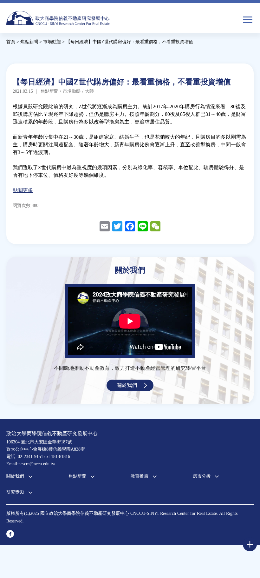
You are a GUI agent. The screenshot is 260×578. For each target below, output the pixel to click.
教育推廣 (139, 476)
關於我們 (127, 385)
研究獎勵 (15, 492)
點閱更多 (23, 190)
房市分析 (202, 476)
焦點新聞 (77, 476)
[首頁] (58, 18)
